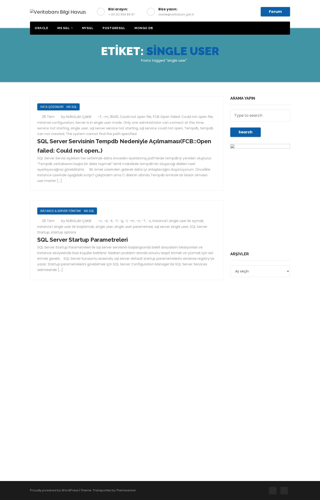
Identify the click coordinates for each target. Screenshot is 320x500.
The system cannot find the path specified (101, 134)
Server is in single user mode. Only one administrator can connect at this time (139, 122)
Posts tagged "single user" (164, 60)
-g (121, 220)
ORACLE (41, 28)
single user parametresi (134, 226)
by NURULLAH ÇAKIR (76, 116)
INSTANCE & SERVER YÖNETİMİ (60, 211)
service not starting (53, 128)
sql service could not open (161, 128)
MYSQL (87, 28)
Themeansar (126, 490)
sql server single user (171, 226)
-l (126, 220)
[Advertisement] (261, 217)
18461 (114, 116)
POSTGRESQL (114, 28)
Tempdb (191, 128)
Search (245, 132)
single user (79, 128)
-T (144, 220)
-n (138, 220)
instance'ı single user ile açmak (178, 220)
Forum (275, 11)
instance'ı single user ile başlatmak (65, 226)
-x (149, 220)
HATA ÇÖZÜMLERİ (51, 107)
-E (111, 220)
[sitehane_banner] (260, 163)
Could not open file (135, 116)
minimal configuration (55, 122)
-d (106, 220)
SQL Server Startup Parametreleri (82, 239)
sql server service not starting (114, 128)
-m (105, 116)
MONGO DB (143, 28)
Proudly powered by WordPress (54, 490)
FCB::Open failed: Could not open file (183, 116)
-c (100, 220)
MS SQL (64, 28)
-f (99, 116)
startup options (63, 232)
